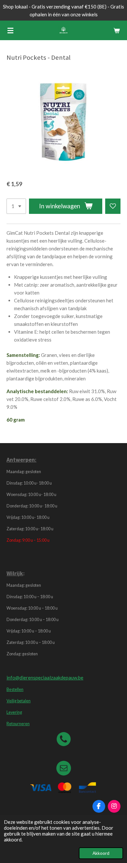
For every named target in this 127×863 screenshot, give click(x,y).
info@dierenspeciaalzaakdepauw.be (45, 677)
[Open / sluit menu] (10, 30)
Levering (14, 712)
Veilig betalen (19, 700)
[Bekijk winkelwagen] (116, 30)
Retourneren (18, 723)
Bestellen (15, 689)
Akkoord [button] (100, 853)
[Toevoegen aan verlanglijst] (112, 206)
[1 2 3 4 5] (16, 206)
